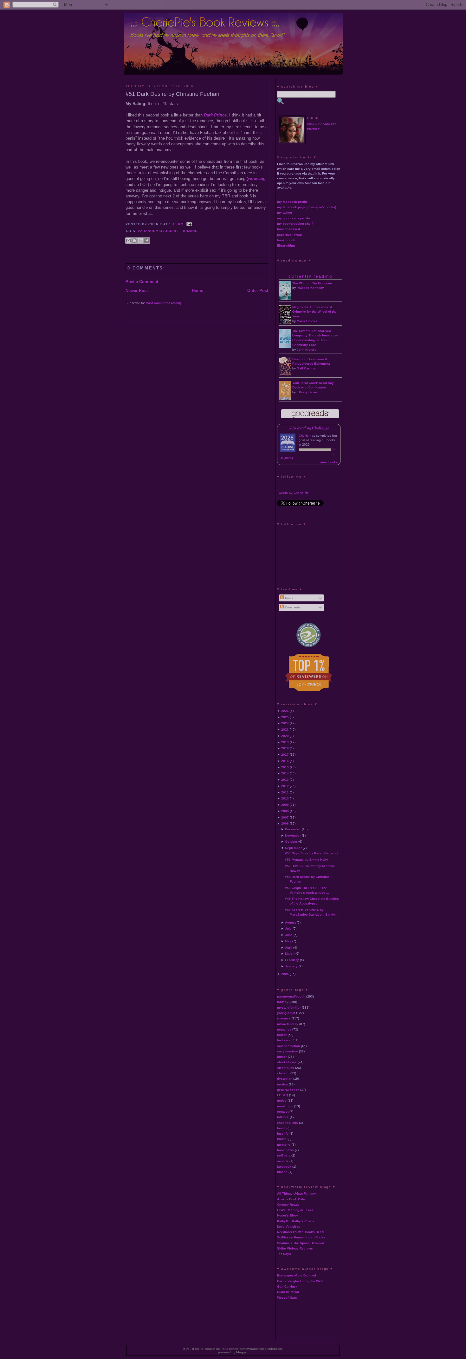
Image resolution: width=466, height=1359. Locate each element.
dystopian (284, 1078)
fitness (282, 1172)
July (288, 928)
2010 (285, 798)
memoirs (284, 1144)
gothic (282, 1100)
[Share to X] (140, 240)
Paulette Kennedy (310, 287)
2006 (285, 823)
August (290, 922)
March (289, 953)
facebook (284, 1166)
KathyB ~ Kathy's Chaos (295, 1221)
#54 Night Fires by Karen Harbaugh (312, 853)
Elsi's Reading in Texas (295, 1210)
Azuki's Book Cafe (291, 1199)
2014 (285, 773)
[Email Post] (188, 224)
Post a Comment (142, 281)
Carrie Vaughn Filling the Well (300, 1281)
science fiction (288, 1046)
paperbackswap (289, 234)
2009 (285, 804)
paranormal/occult (158, 231)
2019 (285, 742)
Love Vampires (288, 1226)
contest (282, 1111)
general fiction (288, 1089)
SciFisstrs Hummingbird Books (301, 1237)
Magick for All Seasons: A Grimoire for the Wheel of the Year (314, 311)
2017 (285, 754)
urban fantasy (287, 1024)
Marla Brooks (307, 321)
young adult (286, 1013)
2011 (285, 792)
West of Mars (287, 1297)
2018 (285, 748)
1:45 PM (176, 224)
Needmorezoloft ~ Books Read (300, 1232)
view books (329, 462)
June (289, 935)
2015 (285, 767)
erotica (282, 1084)
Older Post (257, 290)
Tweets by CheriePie (293, 492)
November (293, 835)
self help (283, 1155)
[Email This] (128, 240)
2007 (285, 817)
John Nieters (306, 349)
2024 (285, 723)
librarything (286, 245)
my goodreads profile (293, 218)
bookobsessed (288, 229)
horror (282, 1035)
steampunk (285, 1068)
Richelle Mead (288, 1292)
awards (282, 1161)
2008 (285, 811)
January (291, 966)
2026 (285, 711)
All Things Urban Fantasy (296, 1193)
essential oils (287, 1122)
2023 (285, 729)
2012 (285, 786)
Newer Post (137, 290)
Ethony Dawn (307, 392)
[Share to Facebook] (146, 240)
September (293, 848)
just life (282, 1133)
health (282, 1128)
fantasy (282, 1002)
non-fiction (285, 1106)
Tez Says (284, 1254)
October (291, 841)
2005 (285, 974)
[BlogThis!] (134, 240)
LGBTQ (282, 1095)
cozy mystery (287, 1051)
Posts (288, 598)
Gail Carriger (307, 368)
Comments (292, 607)
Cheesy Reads (288, 1204)
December (293, 829)
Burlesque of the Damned (296, 1275)
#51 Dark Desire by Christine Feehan (172, 94)
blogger (242, 1352)
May (288, 941)
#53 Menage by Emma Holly (306, 859)
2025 (285, 717)
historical (284, 1040)
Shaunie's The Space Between (300, 1243)
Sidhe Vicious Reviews (295, 1248)
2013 (285, 779)
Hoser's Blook (288, 1215)
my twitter (284, 212)
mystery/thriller (289, 1007)
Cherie (304, 435)
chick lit (283, 1073)
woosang (257, 178)
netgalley (284, 1029)
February (292, 960)
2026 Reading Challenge (308, 428)
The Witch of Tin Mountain (312, 283)
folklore (283, 1117)
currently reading (310, 276)
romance (191, 231)
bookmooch (286, 240)
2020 (285, 736)
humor (282, 1056)
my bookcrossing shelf (295, 223)
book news (285, 1150)
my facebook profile (292, 201)
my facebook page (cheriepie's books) (306, 207)
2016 (285, 761)
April (288, 947)
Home (197, 290)
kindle (282, 1139)
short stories (287, 1062)
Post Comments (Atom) (163, 303)
